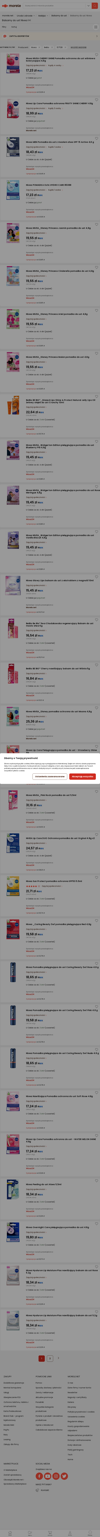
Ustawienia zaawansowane (50, 776)
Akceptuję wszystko (82, 776)
